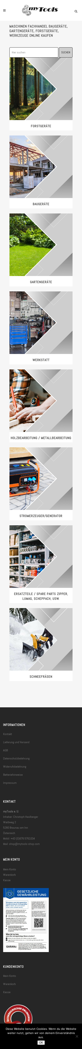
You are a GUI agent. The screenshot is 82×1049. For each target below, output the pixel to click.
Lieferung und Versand (16, 742)
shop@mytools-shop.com (24, 844)
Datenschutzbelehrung (16, 758)
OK (41, 1042)
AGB (5, 750)
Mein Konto (9, 869)
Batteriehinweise (13, 775)
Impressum (10, 783)
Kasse (7, 880)
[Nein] (77, 1036)
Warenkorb (9, 875)
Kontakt (7, 734)
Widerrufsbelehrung (14, 766)
